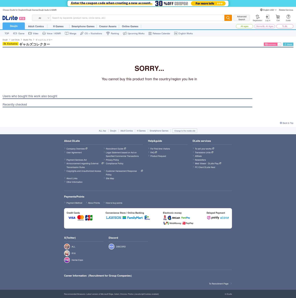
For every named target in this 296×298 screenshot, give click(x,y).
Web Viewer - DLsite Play (207, 163)
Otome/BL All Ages (264, 26)
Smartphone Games (83, 26)
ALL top (102, 130)
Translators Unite (203, 152)
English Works (185, 33)
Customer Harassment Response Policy (121, 172)
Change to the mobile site (184, 130)
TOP (7, 33)
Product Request (158, 155)
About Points (94, 202)
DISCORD (110, 246)
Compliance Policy (114, 163)
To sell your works (203, 148)
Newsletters (200, 159)
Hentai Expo (65, 260)
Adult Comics (36, 26)
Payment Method (74, 202)
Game (21, 33)
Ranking (115, 33)
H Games (58, 26)
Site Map (110, 178)
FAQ (152, 152)
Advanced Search (241, 18)
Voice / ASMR (54, 33)
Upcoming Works (136, 33)
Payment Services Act (76, 159)
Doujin (14, 26)
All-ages (244, 26)
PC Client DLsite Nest (205, 167)
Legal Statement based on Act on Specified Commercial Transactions (122, 154)
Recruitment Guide (114, 148)
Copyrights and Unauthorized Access (83, 170)
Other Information (74, 181)
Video (35, 33)
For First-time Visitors (160, 148)
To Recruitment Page (219, 283)
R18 (65, 253)
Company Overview (75, 148)
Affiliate (198, 155)
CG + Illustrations (93, 33)
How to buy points (114, 202)
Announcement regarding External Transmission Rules (82, 165)
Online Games (130, 26)
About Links (71, 178)
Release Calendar (161, 33)
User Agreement (74, 152)
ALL (65, 246)
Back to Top (288, 122)
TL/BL (285, 26)
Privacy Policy (112, 159)
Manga (73, 33)
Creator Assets (107, 26)
